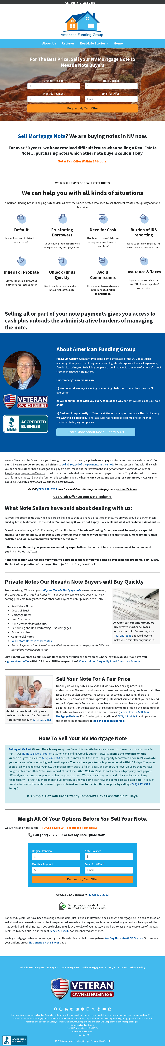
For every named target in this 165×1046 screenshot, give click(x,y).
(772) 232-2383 (47, 489)
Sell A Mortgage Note (94, 967)
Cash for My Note (70, 967)
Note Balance (111, 81)
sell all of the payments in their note (88, 465)
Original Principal (54, 81)
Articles (122, 967)
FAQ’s (112, 967)
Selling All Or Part (20, 749)
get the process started (108, 721)
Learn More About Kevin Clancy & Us (96, 432)
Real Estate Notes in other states (31, 641)
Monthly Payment (54, 94)
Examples (52, 967)
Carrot (106, 1041)
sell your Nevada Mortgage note (61, 590)
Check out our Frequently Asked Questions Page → (109, 661)
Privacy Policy (137, 967)
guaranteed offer (18, 661)
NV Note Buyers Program (37, 754)
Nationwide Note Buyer (44, 943)
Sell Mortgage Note (41, 136)
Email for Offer (111, 94)
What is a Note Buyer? (32, 967)
